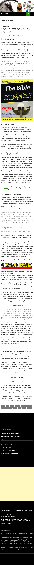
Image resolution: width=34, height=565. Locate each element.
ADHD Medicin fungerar (7, 447)
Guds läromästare (6, 407)
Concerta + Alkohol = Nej (7, 520)
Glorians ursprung (26, 405)
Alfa (8, 405)
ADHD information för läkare (8, 516)
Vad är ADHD (10, 510)
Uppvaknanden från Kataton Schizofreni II (11, 453)
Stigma (24, 407)
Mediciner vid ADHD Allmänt (8, 515)
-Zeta (3, 405)
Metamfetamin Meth (6, 523)
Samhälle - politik (5, 26)
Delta (12, 405)
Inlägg (2, 421)
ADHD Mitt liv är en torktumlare (9, 450)
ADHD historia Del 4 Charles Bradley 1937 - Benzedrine (14, 519)
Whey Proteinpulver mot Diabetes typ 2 (10, 442)
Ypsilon (30, 407)
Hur (21, 63)
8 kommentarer (21, 35)
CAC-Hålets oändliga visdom (15, 31)
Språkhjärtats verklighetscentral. (10, 63)
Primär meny (32, 14)
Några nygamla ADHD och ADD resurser (11, 436)
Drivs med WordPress (5, 563)
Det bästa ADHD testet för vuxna (22, 520)
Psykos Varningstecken (6, 459)
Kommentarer (4, 423)
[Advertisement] (17, 484)
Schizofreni (6, 69)
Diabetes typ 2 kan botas (7, 444)
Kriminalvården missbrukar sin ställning (10, 433)
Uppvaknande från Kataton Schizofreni (10, 456)
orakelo (12, 35)
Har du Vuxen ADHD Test (21, 510)
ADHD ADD (4, 14)
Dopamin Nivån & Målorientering (9, 439)
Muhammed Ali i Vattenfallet (21, 61)
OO (19, 407)
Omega (15, 377)
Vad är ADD (4, 510)
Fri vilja (18, 405)
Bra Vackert (4, 65)
